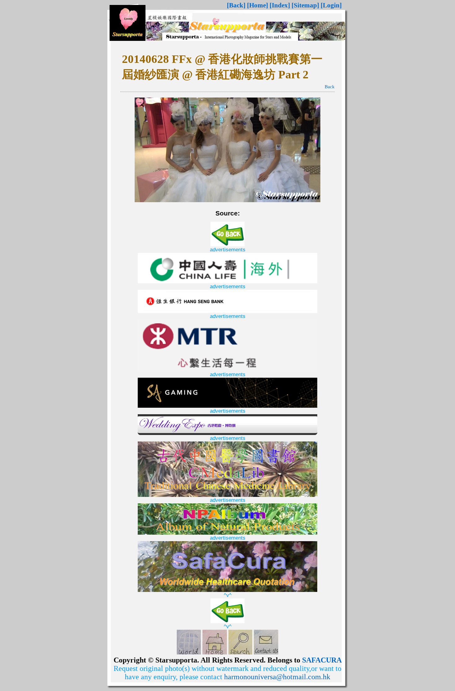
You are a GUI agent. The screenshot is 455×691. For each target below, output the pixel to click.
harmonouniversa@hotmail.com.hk (277, 677)
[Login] (331, 5)
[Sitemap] (305, 5)
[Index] (280, 5)
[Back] (236, 5)
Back (330, 86)
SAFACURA (322, 660)
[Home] (257, 5)
